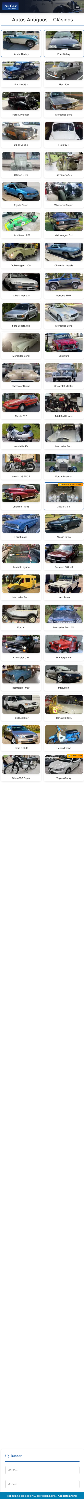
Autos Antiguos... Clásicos (42, 20)
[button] (42, 1457)
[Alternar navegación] (77, 6)
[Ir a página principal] (10, 6)
